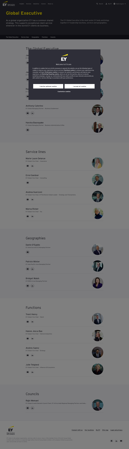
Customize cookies (64, 91)
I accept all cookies (79, 86)
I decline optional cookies (48, 86)
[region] (64, 74)
